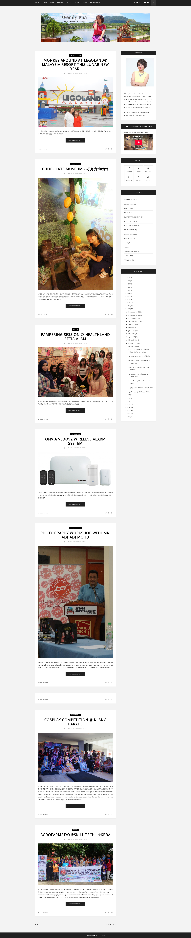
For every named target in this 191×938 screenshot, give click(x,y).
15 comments (43, 815)
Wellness (127, 260)
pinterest (138, 180)
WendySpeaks (95, 3)
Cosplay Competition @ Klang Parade (75, 722)
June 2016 (131, 331)
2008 (128, 417)
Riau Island (128, 238)
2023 (128, 287)
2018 (128, 303)
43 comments (43, 419)
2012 (128, 404)
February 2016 (133, 343)
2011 (128, 407)
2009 (128, 414)
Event (52, 3)
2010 (128, 411)
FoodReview (75, 164)
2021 (128, 293)
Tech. (126, 247)
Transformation (130, 251)
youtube (148, 180)
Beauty (60, 3)
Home (37, 3)
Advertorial (75, 434)
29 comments (43, 513)
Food (85, 3)
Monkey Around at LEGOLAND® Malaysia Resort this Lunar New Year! (75, 64)
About (44, 3)
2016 (128, 309)
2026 (128, 278)
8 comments (42, 314)
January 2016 (132, 346)
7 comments (42, 149)
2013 (128, 401)
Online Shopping (130, 234)
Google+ (129, 180)
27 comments (43, 683)
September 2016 (133, 321)
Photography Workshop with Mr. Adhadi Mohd (75, 535)
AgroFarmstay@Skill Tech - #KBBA (75, 835)
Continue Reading (76, 140)
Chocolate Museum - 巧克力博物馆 (75, 169)
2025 (128, 281)
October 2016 (132, 318)
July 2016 (131, 327)
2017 (128, 306)
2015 (128, 395)
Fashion (69, 3)
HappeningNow (75, 55)
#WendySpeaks (129, 200)
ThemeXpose (101, 935)
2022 (128, 290)
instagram (148, 171)
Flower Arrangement (132, 217)
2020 (128, 296)
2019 (128, 299)
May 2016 (131, 334)
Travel (77, 3)
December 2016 (133, 312)
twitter (138, 171)
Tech (126, 243)
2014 (128, 398)
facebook (129, 171)
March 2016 (132, 340)
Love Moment (129, 230)
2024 (128, 284)
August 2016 (132, 324)
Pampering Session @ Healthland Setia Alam (75, 336)
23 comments (43, 700)
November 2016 (133, 315)
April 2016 (131, 337)
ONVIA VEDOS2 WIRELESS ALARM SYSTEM (75, 441)
